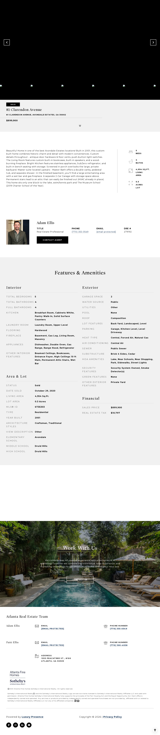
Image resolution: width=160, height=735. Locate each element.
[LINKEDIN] (22, 725)
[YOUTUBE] (29, 725)
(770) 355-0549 (80, 232)
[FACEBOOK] (8, 725)
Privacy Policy (112, 717)
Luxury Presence (33, 717)
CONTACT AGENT (52, 240)
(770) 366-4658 (119, 645)
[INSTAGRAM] (15, 725)
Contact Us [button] (80, 580)
